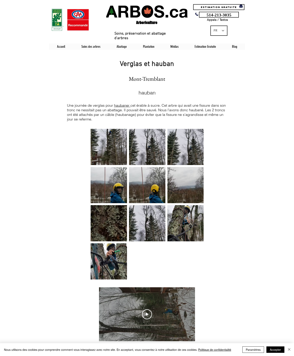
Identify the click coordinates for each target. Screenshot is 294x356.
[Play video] (147, 314)
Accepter (275, 350)
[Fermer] (289, 349)
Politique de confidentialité (214, 350)
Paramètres (253, 350)
